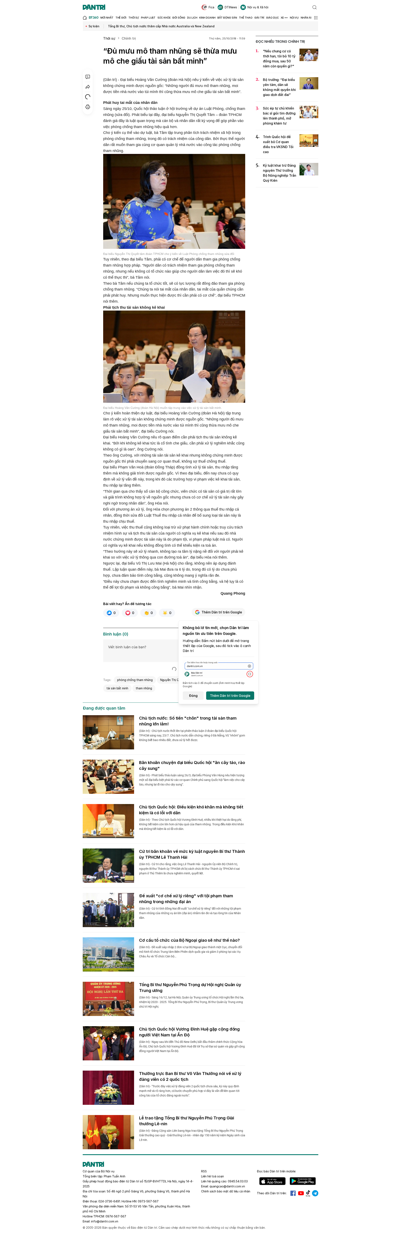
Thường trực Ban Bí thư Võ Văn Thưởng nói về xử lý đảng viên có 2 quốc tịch (190, 1076)
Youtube (301, 1193)
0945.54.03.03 (238, 1181)
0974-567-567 (115, 1216)
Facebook (293, 1193)
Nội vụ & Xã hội (257, 7)
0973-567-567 (148, 1201)
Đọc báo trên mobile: (276, 1171)
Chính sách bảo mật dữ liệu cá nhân (225, 1191)
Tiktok (308, 1193)
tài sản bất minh (117, 688)
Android (303, 1181)
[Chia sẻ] (88, 87)
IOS (272, 1181)
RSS (204, 1171)
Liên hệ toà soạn (212, 1176)
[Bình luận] (88, 77)
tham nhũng (144, 688)
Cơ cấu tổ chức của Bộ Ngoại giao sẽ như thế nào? (189, 940)
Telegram (315, 1193)
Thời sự (109, 38)
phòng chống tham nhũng (135, 680)
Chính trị (129, 38)
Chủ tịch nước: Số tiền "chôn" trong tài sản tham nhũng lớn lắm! (188, 721)
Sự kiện (94, 26)
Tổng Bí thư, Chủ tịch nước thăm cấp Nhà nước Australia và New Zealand (161, 26)
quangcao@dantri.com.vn (227, 1186)
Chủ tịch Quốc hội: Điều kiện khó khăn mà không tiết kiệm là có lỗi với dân (191, 809)
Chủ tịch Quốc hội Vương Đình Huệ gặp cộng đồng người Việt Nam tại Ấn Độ (189, 1032)
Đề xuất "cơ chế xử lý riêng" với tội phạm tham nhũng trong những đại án (186, 898)
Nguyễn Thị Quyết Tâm (176, 680)
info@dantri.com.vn (104, 1221)
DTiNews (231, 7)
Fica (211, 7)
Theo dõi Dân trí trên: (272, 1193)
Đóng (193, 696)
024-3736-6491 (109, 1201)
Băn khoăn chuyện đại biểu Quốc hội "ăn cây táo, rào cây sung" (192, 765)
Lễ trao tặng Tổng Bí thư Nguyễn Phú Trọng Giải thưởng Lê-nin (186, 1120)
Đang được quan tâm (104, 708)
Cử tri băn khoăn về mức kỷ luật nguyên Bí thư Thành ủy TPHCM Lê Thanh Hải (192, 854)
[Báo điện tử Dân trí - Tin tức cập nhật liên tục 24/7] (94, 7)
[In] (88, 107)
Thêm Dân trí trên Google (222, 612)
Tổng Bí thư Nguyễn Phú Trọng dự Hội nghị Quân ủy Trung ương (190, 987)
